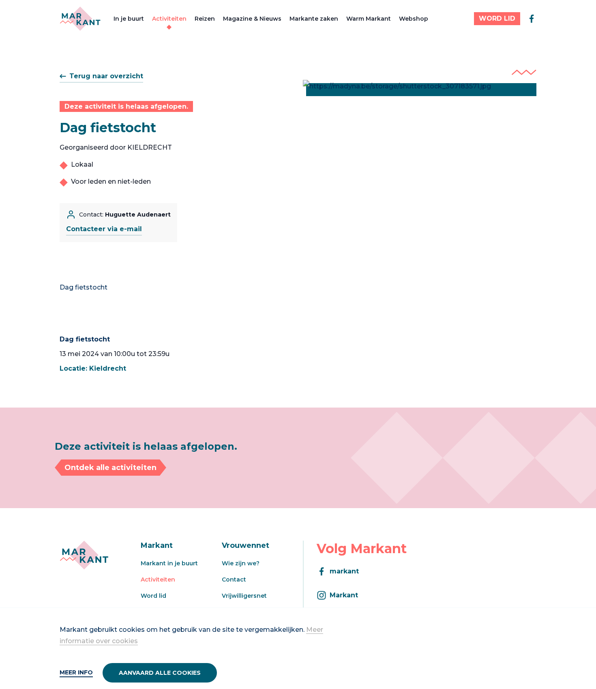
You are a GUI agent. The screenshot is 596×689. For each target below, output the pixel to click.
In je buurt (129, 18)
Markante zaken (313, 18)
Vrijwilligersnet (244, 595)
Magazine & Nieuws (252, 18)
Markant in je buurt (169, 563)
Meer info (76, 672)
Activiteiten (169, 18)
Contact (234, 579)
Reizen (205, 18)
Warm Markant (368, 18)
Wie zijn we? (240, 563)
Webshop (413, 18)
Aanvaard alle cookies (160, 672)
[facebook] (531, 19)
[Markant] (80, 18)
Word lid (153, 595)
